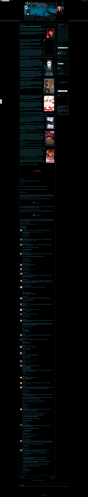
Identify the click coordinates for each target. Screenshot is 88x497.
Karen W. (23, 272)
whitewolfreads (24, 252)
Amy (23, 381)
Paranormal (60, 34)
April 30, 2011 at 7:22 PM (26, 431)
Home (21, 20)
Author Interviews (25, 224)
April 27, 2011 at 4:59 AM (26, 283)
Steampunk (59, 40)
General (62, 32)
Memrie (23, 423)
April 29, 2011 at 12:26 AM (26, 362)
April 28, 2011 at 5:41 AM (26, 343)
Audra (23, 308)
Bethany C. (24, 243)
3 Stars (63, 37)
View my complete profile (61, 70)
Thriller (62, 40)
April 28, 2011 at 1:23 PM (26, 349)
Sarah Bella (24, 263)
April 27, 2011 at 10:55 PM (26, 331)
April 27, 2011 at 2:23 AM (26, 277)
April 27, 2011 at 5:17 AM (26, 294)
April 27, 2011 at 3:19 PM (26, 306)
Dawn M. (23, 338)
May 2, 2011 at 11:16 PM (26, 470)
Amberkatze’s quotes (61, 107)
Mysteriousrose (24, 448)
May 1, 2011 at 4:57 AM (25, 437)
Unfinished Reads (60, 42)
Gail (23, 359)
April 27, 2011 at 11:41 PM (26, 336)
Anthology (59, 38)
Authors (57, 20)
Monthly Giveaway (39, 20)
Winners (45, 20)
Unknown (24, 223)
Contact (61, 20)
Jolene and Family (25, 439)
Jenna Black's (22, 28)
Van (23, 333)
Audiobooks (64, 31)
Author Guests (26, 20)
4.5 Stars (62, 33)
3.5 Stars (63, 34)
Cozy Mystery (65, 27)
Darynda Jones (60, 112)
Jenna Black (33, 224)
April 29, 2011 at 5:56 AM (26, 391)
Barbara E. (24, 279)
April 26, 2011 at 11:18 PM (26, 241)
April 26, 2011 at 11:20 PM (26, 250)
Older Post (53, 477)
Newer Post (22, 477)
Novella (66, 33)
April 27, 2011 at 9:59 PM (26, 317)
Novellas (63, 36)
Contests (32, 20)
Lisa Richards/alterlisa (25, 285)
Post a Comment (23, 472)
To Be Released (65, 40)
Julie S (23, 312)
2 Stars (67, 39)
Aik (22, 345)
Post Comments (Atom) (39, 480)
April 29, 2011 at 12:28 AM (26, 374)
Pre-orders (66, 37)
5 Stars (61, 36)
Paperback (61, 39)
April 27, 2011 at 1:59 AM (26, 270)
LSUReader (24, 296)
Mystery (64, 39)
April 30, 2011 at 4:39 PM (26, 421)
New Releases (51, 20)
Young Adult (61, 30)
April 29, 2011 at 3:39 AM (26, 379)
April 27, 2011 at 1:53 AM (26, 261)
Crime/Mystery (64, 38)
